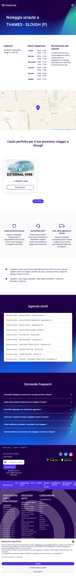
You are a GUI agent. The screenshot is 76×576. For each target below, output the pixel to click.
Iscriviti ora (9, 467)
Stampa (39, 483)
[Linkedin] (66, 454)
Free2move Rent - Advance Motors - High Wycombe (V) (25, 315)
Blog (32, 483)
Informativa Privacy (56, 484)
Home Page (6, 447)
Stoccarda (42, 527)
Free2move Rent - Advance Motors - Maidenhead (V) (24, 325)
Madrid (41, 503)
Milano (41, 507)
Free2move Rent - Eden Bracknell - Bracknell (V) (22, 335)
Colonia (41, 517)
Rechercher (20, 187)
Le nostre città (45, 499)
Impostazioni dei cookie (67, 484)
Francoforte (42, 521)
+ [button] (2, 93)
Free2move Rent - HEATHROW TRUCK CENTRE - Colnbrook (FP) (28, 344)
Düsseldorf (42, 519)
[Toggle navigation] (72, 5)
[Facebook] (61, 454)
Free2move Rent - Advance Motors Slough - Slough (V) (25, 330)
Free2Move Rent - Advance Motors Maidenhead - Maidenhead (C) (29, 320)
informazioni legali (24, 484)
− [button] (2, 96)
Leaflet (53, 129)
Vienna (41, 513)
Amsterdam (42, 529)
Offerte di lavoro (47, 485)
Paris (40, 501)
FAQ (16, 483)
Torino (41, 511)
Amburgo (41, 523)
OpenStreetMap (60, 129)
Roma (40, 509)
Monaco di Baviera (44, 525)
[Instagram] (71, 454)
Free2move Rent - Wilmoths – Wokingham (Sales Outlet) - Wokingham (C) (31, 359)
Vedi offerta (38, 201)
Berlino (41, 515)
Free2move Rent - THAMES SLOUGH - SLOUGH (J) (23, 354)
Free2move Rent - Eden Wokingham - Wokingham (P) (24, 340)
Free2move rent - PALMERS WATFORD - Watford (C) (24, 349)
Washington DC (43, 505)
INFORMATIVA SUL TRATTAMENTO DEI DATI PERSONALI (14, 473)
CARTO (73, 129)
